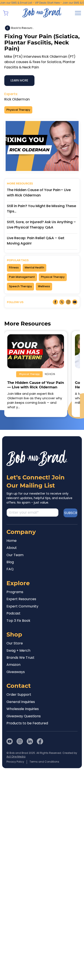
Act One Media (15, 756)
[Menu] (78, 13)
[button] (5, 13)
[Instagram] (20, 741)
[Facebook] (40, 741)
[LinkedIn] (30, 741)
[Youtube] (9, 741)
